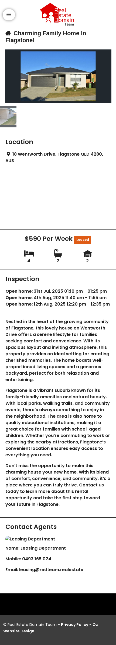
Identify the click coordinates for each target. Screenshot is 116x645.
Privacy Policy (74, 624)
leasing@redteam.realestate (51, 570)
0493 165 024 (36, 559)
